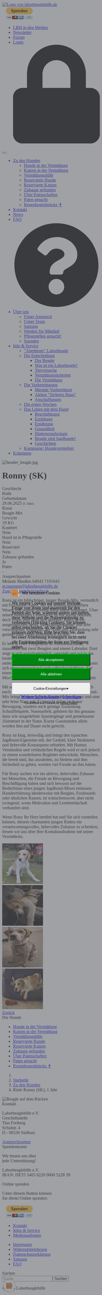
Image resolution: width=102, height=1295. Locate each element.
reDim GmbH (69, 702)
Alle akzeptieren (51, 660)
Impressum (71, 696)
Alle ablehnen (51, 674)
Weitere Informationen (40, 696)
